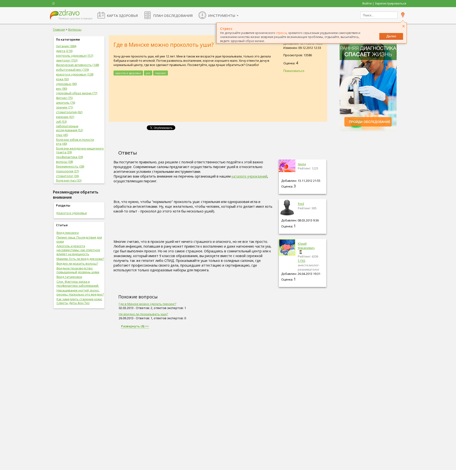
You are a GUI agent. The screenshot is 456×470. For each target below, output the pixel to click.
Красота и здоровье (72, 213)
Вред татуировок (69, 277)
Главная (59, 29)
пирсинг (160, 73)
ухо (148, 73)
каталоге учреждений (249, 176)
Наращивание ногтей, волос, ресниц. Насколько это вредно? (80, 292)
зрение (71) (64, 107)
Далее (391, 36)
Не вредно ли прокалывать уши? (143, 314)
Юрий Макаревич (306, 245)
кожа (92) (62, 79)
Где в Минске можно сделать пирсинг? (147, 304)
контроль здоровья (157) (74, 55)
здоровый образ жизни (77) (76, 93)
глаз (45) (62, 135)
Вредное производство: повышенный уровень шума (78, 270)
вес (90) (61, 88)
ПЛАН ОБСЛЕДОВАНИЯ (173, 15)
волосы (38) (64, 162)
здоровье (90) (66, 84)
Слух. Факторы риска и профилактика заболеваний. (78, 283)
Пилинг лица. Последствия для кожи (79, 239)
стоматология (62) (69, 112)
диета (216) (64, 51)
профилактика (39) (69, 157)
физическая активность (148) (77, 65)
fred (301, 204)
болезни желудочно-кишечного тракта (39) (80, 150)
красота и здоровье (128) (74, 74)
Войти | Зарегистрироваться (384, 3)
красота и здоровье (128, 73)
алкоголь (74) (65, 102)
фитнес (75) (64, 98)
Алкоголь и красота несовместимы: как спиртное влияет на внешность (78, 250)
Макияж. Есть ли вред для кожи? (80, 259)
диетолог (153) (66, 60)
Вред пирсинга (68, 232)
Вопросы (74, 29)
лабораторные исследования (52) (69, 128)
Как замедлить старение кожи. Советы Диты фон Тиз (79, 301)
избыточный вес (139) (72, 69)
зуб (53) (61, 121)
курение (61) (65, 117)
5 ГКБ (301, 260)
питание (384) (66, 46)
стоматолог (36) (67, 176)
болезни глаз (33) (68, 180)
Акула (302, 164)
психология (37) (67, 171)
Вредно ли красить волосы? (77, 263)
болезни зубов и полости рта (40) (75, 141)
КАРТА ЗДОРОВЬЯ (122, 15)
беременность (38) (70, 166)
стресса (281, 33)
